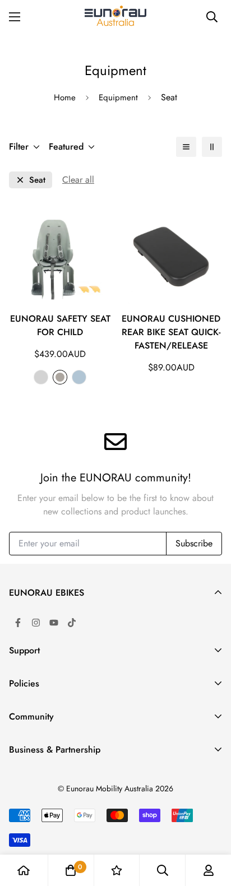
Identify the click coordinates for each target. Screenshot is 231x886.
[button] (70, 870)
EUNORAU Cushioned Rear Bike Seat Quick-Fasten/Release (171, 332)
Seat (37, 180)
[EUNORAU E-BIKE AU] (115, 17)
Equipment (118, 97)
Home (65, 97)
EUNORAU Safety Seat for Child (60, 325)
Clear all (78, 179)
